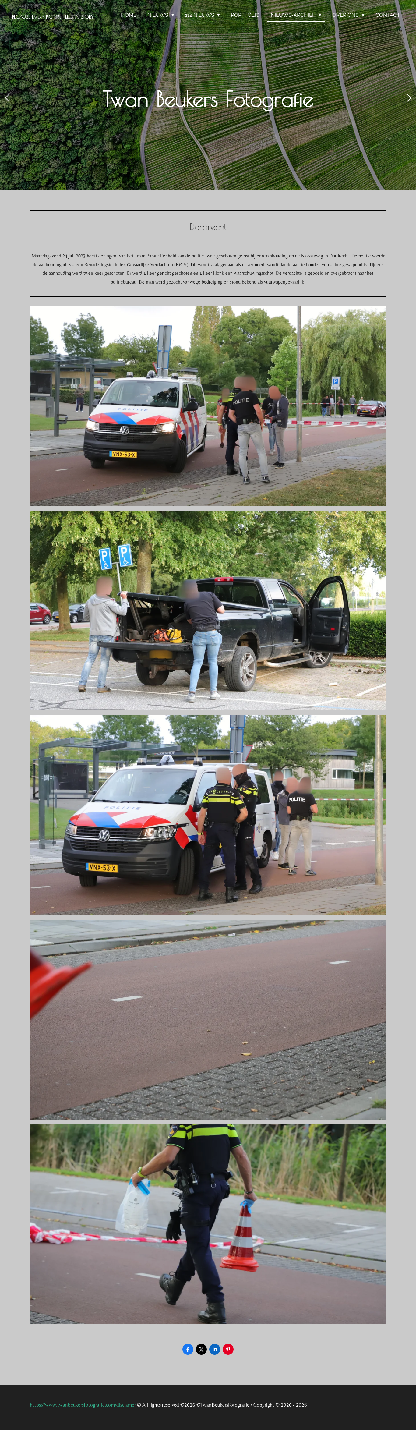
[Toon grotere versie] (208, 406)
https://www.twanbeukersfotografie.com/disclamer (83, 1405)
